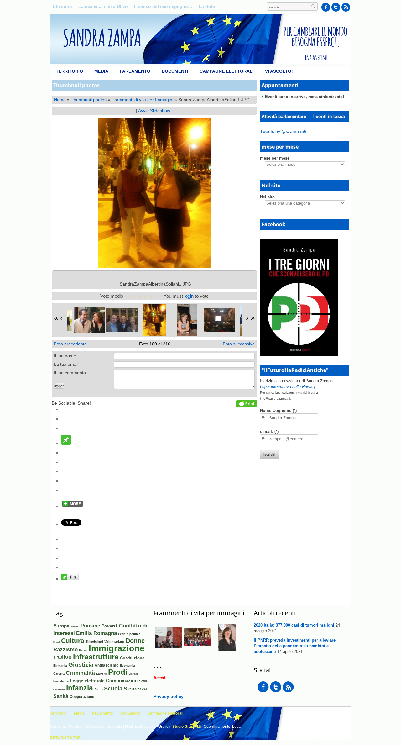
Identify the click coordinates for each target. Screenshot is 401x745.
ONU (144, 681)
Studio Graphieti (186, 726)
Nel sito (267, 197)
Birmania (60, 665)
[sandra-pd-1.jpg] (227, 649)
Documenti (175, 71)
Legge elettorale (87, 680)
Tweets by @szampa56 (283, 131)
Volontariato (114, 641)
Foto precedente (70, 343)
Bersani (134, 673)
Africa (98, 689)
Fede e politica (129, 634)
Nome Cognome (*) (278, 410)
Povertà (110, 625)
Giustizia (80, 664)
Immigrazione (116, 648)
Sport (56, 642)
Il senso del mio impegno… (163, 6)
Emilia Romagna (96, 633)
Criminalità (80, 673)
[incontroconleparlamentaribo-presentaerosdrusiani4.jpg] (168, 649)
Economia (127, 665)
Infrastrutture (96, 657)
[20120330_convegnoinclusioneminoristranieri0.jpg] (197, 649)
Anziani (74, 626)
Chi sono (62, 6)
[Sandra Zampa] (200, 62)
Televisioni (94, 641)
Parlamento (135, 71)
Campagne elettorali (227, 71)
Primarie (90, 625)
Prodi (118, 672)
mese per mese (274, 158)
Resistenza (61, 681)
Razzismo (65, 649)
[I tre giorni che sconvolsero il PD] (299, 354)
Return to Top (65, 738)
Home (60, 99)
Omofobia (59, 689)
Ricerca (83, 650)
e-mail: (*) (269, 431)
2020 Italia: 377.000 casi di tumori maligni (294, 625)
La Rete (207, 6)
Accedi (160, 677)
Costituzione (132, 658)
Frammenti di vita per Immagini (142, 99)
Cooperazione (82, 697)
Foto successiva (239, 343)
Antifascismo (106, 665)
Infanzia (79, 688)
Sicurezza (135, 688)
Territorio (69, 71)
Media (101, 71)
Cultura (72, 640)
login (189, 296)
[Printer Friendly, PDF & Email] (246, 405)
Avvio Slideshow (154, 110)
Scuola (113, 688)
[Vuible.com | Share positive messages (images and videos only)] (66, 443)
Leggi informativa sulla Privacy (288, 386)
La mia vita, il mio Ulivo (103, 6)
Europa (61, 625)
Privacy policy (169, 696)
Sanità (60, 696)
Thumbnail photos (89, 99)
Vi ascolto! (279, 71)
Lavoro (101, 673)
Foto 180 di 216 (154, 343)
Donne (135, 640)
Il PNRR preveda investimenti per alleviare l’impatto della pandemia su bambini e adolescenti (295, 646)
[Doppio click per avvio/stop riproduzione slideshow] (89, 320)
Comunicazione (123, 680)
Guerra (59, 673)
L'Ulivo (62, 657)
